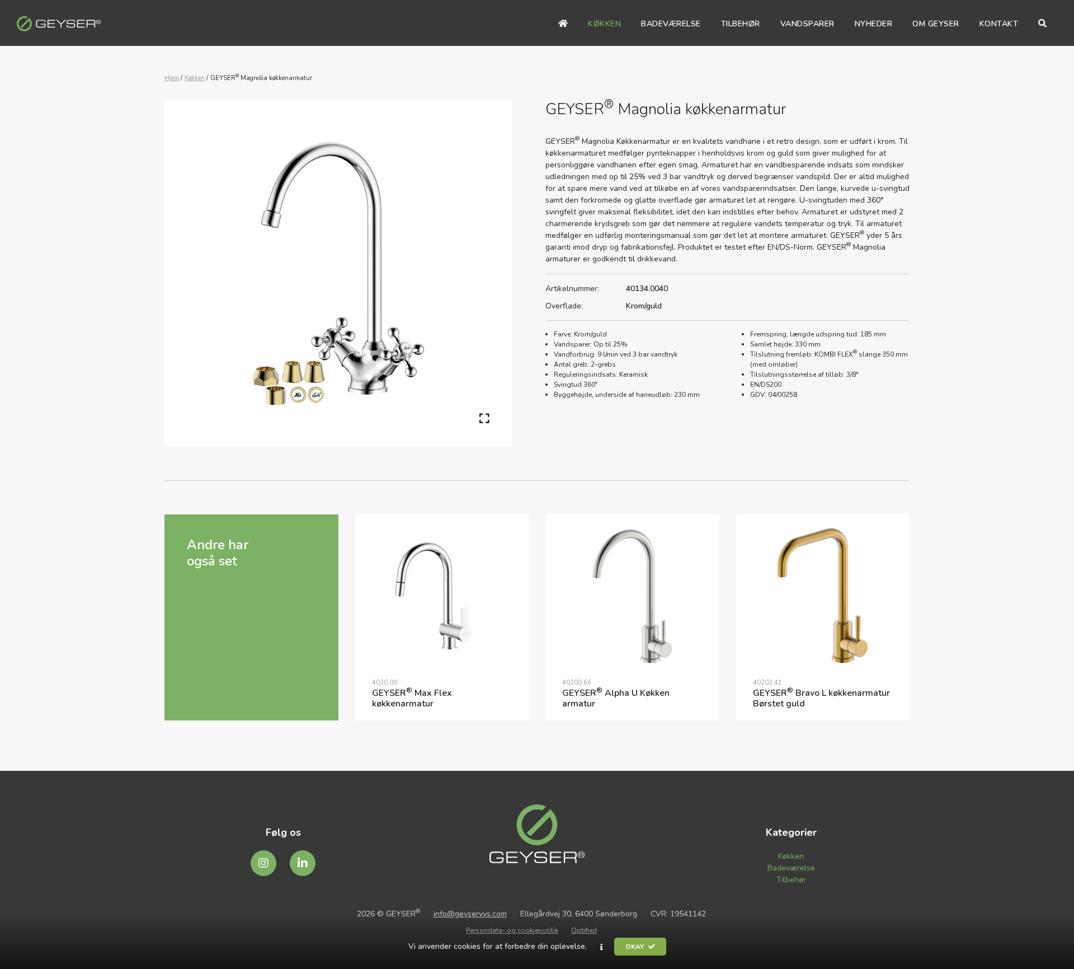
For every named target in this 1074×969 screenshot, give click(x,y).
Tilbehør (791, 879)
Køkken (195, 78)
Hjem (171, 78)
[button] (601, 947)
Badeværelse (791, 868)
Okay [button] (635, 946)
